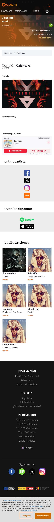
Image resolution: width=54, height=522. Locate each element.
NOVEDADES (6, 11)
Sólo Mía (32, 273)
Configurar (26, 516)
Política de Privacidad (27, 376)
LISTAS (36, 11)
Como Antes (9, 344)
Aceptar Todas (43, 516)
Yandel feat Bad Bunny (12, 312)
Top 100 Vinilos (27, 432)
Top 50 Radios (27, 436)
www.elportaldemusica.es (12, 500)
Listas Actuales (27, 440)
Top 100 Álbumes (27, 424)
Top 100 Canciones (27, 428)
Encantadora (9, 273)
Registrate (27, 398)
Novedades (8, 53)
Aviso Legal (27, 380)
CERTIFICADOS (21, 11)
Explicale (7, 309)
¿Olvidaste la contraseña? (27, 406)
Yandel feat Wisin (10, 347)
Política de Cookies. (36, 506)
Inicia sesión (48, 11)
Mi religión (33, 309)
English (29, 447)
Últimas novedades (27, 420)
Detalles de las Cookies (29, 510)
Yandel (5, 21)
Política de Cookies (27, 384)
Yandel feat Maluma (36, 276)
